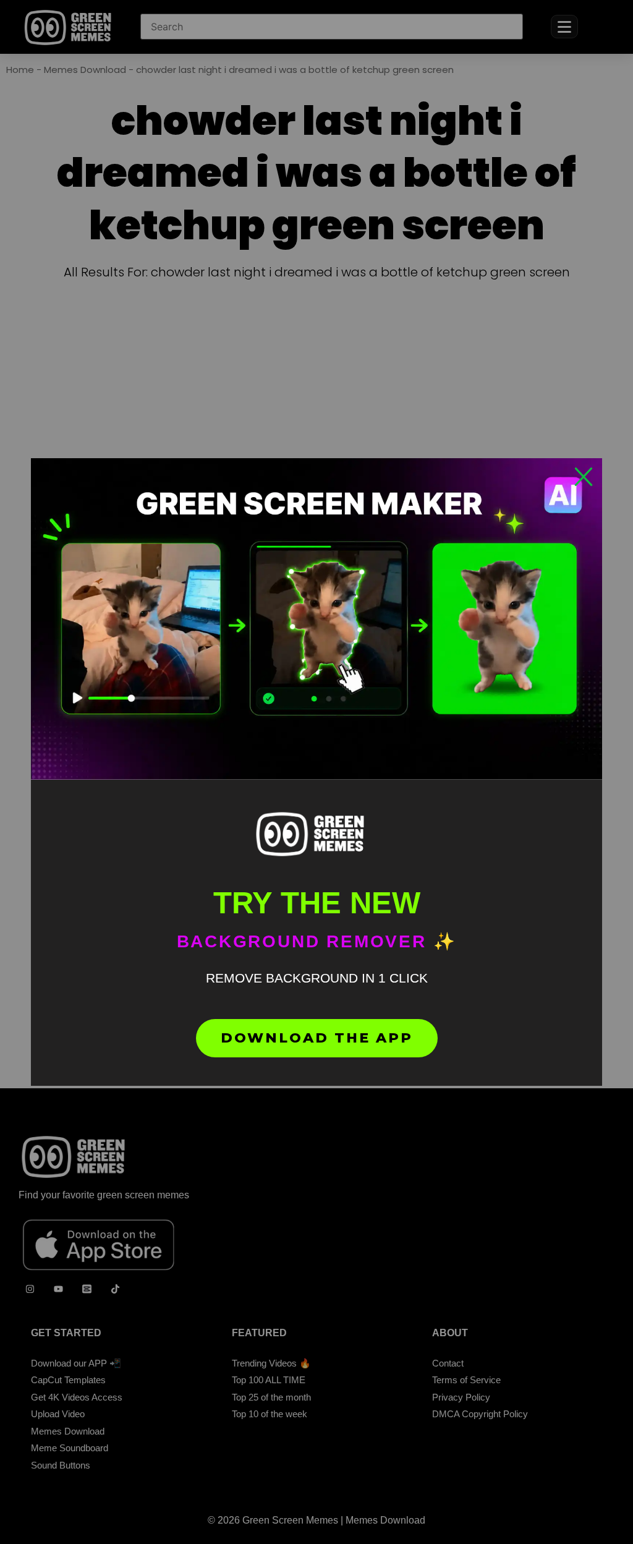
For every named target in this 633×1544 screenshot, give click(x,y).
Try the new (316, 902)
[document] (316, 772)
